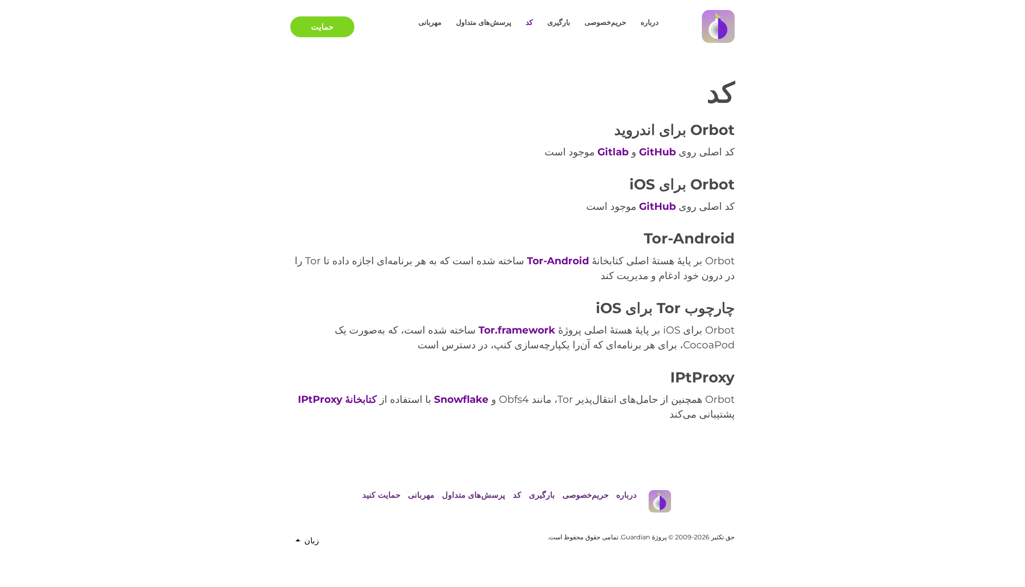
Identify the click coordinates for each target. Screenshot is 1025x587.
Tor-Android (558, 261)
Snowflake (461, 399)
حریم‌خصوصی (605, 22)
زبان (311, 540)
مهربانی (430, 22)
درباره (650, 22)
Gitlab (613, 152)
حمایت (322, 27)
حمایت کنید (381, 495)
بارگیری (558, 22)
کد (529, 22)
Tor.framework (516, 330)
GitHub (657, 152)
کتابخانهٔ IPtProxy (337, 399)
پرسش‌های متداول (483, 22)
